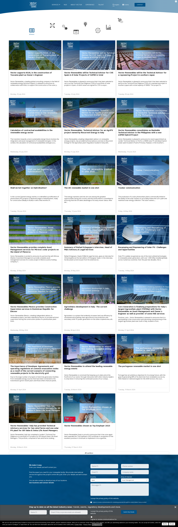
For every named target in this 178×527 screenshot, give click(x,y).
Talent (101, 4)
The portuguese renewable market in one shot (139, 366)
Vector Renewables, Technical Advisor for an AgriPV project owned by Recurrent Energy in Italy (88, 131)
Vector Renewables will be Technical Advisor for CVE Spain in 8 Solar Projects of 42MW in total (88, 73)
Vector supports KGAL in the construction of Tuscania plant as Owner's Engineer (31, 73)
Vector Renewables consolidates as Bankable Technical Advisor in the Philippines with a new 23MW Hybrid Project (139, 132)
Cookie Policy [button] (78, 524)
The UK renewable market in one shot (81, 188)
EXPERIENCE (90, 4)
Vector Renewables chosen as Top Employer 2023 (87, 426)
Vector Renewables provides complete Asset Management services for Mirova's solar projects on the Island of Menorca (34, 249)
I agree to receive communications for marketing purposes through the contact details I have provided (119, 502)
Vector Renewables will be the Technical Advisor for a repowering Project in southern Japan (142, 73)
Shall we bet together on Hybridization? (28, 188)
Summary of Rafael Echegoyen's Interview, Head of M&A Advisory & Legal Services (88, 248)
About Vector (76, 4)
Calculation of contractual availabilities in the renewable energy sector (31, 131)
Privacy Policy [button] (87, 524)
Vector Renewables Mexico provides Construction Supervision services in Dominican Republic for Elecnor (33, 309)
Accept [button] (172, 524)
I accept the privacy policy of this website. (104, 498)
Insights (116, 4)
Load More (89, 453)
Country (93, 477)
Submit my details (128, 512)
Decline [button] (165, 524)
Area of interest (126, 477)
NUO (65, 4)
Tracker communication (129, 188)
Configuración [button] (97, 524)
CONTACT (140, 5)
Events (126, 4)
